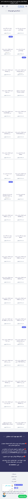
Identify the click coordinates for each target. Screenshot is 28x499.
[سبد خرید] (2, 6)
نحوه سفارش (14, 476)
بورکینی (14, 479)
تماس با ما (14, 481)
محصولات (14, 474)
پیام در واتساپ (22, 496)
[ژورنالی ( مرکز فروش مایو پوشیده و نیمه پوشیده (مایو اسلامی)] (21, 6)
